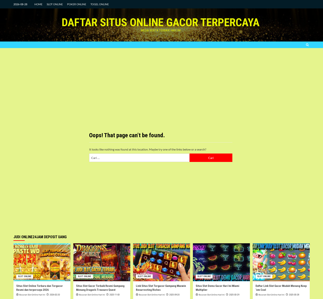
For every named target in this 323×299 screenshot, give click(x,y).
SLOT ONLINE (55, 4)
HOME (38, 4)
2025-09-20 (174, 294)
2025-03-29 (234, 294)
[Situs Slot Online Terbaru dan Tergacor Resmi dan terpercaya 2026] (41, 262)
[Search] (307, 45)
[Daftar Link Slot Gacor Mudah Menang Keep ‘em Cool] (281, 262)
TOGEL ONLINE (99, 4)
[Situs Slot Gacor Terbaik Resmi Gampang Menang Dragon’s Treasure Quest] (101, 262)
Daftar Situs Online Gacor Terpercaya (160, 22)
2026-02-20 (55, 294)
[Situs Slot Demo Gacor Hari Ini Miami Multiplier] (221, 262)
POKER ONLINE (76, 4)
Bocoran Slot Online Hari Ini (32, 294)
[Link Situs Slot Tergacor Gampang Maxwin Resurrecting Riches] (161, 262)
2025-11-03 (115, 294)
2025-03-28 (294, 294)
